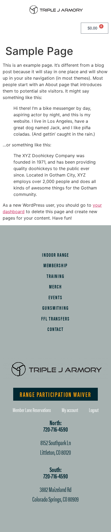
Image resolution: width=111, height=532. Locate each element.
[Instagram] (46, 348)
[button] (6, 27)
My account (70, 410)
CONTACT (55, 328)
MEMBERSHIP (55, 265)
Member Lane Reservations (32, 410)
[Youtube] (83, 348)
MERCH (55, 286)
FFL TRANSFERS (55, 318)
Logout (94, 410)
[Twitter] (65, 348)
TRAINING (55, 275)
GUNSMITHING (55, 307)
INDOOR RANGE (55, 254)
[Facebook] (27, 348)
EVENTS (55, 297)
